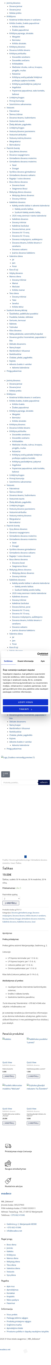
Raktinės (13, 323)
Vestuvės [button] (10, 107)
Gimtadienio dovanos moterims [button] (23, 161)
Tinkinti (24, 709)
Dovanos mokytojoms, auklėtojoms (27, 239)
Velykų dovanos (16, 273)
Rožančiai (16, 74)
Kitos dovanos (15, 330)
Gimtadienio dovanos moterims (23, 158)
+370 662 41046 (17, 1215)
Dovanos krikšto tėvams (19, 50)
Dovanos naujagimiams (19, 155)
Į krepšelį (11, 903)
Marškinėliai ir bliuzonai (19, 351)
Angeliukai (16, 87)
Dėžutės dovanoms (17, 344)
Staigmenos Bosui (19, 188)
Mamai (15, 283)
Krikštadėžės (17, 63)
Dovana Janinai (15, 6)
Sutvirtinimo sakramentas (20, 104)
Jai (13, 259)
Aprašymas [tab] (7, 933)
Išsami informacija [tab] (26, 661)
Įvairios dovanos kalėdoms (23, 253)
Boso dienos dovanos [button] (18, 182)
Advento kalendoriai (20, 367)
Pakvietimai (14, 111)
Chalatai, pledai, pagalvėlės (20, 357)
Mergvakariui (15, 141)
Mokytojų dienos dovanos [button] (20, 192)
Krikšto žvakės (18, 26)
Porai (14, 266)
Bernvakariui (14, 144)
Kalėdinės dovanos (20, 219)
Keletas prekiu (15, 13)
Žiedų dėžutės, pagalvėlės (20, 124)
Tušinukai (13, 327)
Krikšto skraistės (19, 43)
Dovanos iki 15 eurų (20, 232)
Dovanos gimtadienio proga (19, 860)
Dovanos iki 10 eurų (20, 236)
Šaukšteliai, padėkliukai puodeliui (23, 313)
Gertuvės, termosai (17, 320)
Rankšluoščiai (15, 354)
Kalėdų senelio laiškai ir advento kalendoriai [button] (31, 205)
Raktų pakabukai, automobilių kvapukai (26, 334)
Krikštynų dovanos (17, 46)
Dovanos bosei (18, 185)
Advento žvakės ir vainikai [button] (20, 364)
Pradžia (5, 860)
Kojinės (12, 361)
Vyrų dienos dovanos (18, 151)
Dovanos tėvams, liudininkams (22, 117)
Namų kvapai (15, 347)
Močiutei (16, 286)
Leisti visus (25, 702)
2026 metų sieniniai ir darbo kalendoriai (29, 215)
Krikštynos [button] (11, 16)
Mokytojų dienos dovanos (23, 195)
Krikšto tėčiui (17, 307)
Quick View (7, 1062)
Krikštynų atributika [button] (17, 53)
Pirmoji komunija (16, 101)
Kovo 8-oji (13, 269)
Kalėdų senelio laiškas (24, 209)
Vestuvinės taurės (16, 121)
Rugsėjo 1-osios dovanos (20, 178)
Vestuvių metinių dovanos (20, 138)
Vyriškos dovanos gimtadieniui (22, 172)
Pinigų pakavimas (14, 371)
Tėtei (14, 300)
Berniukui (16, 40)
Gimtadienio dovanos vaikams (22, 175)
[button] (25, 377)
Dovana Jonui (15, 9)
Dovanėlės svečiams (20, 60)
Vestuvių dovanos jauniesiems (22, 131)
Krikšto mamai (18, 290)
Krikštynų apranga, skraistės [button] (21, 33)
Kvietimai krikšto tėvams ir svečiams (25, 19)
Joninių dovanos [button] (13, 3)
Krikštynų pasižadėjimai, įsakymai (26, 84)
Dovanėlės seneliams (21, 57)
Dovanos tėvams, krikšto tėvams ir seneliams (29, 916)
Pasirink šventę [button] (13, 148)
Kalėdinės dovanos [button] (17, 202)
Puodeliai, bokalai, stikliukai (21, 317)
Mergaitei (16, 36)
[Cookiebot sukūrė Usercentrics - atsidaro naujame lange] (37, 654)
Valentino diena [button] (16, 256)
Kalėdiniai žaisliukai (20, 225)
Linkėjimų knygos (16, 97)
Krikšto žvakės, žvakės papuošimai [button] (24, 23)
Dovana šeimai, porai (21, 229)
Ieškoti (44, 782)
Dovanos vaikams (19, 249)
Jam (13, 263)
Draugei (15, 168)
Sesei (14, 165)
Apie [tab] (43, 661)
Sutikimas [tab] (8, 661)
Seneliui (15, 303)
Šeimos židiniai (16, 114)
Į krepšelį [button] (9, 1076)
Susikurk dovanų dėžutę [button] (17, 310)
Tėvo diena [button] (14, 293)
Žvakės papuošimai (20, 30)
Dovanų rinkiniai (19, 198)
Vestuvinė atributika (17, 134)
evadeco (6, 1193)
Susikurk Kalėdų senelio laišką (27, 212)
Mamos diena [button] (15, 276)
